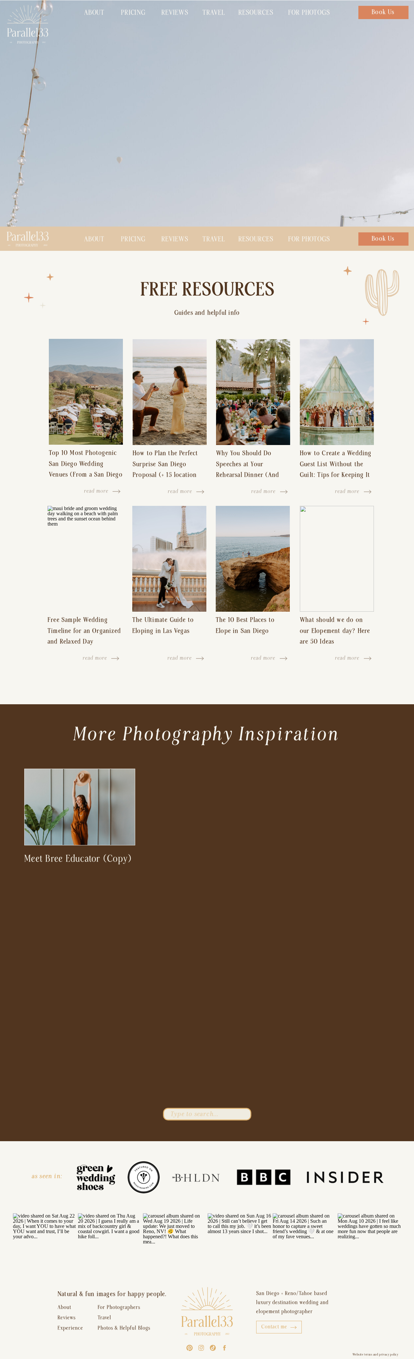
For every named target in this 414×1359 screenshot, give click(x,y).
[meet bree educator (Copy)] (80, 807)
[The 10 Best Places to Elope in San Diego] (253, 559)
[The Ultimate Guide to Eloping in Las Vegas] (169, 559)
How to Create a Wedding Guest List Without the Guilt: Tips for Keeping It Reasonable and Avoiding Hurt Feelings (336, 474)
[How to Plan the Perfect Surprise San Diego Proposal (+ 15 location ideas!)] (170, 392)
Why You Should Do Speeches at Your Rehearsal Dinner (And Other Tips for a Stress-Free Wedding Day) (249, 474)
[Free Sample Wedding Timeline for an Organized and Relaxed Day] (85, 559)
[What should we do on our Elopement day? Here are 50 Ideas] (337, 559)
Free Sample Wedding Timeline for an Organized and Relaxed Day (84, 630)
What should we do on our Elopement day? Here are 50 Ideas (335, 630)
